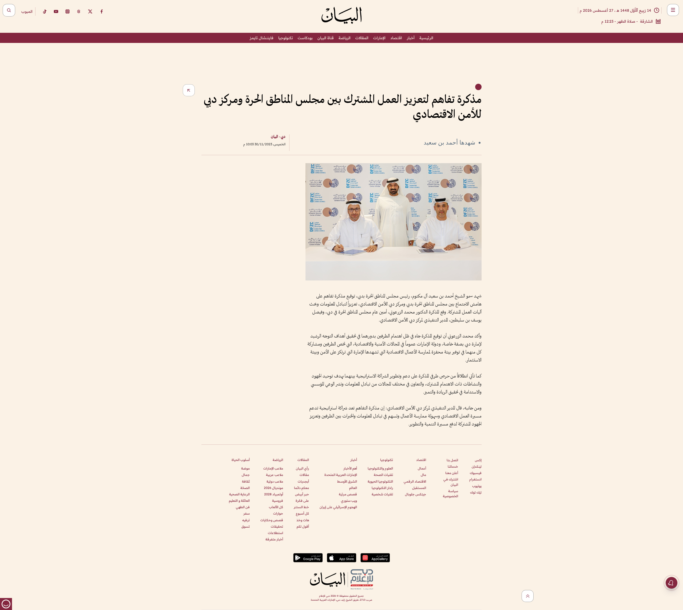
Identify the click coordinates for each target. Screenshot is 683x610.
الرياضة (345, 37)
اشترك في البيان (450, 481)
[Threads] (78, 11)
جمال (246, 475)
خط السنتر (301, 507)
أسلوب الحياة (241, 460)
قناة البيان (325, 37)
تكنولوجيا (285, 37)
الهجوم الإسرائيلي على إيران (338, 507)
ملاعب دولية (275, 481)
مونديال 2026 (273, 488)
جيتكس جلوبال (415, 494)
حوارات (278, 513)
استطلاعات (275, 533)
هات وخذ (302, 520)
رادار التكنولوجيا (382, 488)
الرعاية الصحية (239, 494)
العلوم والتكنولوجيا (380, 468)
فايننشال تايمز (261, 37)
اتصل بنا (452, 460)
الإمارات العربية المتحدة (340, 475)
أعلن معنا (451, 473)
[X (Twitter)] (90, 11)
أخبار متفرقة (274, 539)
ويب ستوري (349, 501)
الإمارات (379, 37)
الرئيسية (426, 37)
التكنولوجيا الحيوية (380, 481)
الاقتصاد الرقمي (415, 481)
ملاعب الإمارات (273, 468)
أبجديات (303, 481)
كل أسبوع (302, 513)
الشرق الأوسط (347, 481)
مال (423, 475)
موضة (245, 468)
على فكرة (302, 501)
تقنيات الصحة (383, 475)
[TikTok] (44, 11)
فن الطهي (243, 507)
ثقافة (246, 481)
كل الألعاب (276, 507)
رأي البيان (302, 468)
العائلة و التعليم (239, 501)
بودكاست (305, 37)
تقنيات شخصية (382, 494)
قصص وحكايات (271, 520)
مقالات (304, 475)
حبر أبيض (302, 494)
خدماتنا (453, 466)
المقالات (361, 37)
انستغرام (475, 479)
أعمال (422, 468)
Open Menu (673, 10)
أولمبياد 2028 (273, 494)
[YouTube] (56, 11)
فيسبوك (476, 473)
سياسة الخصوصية (450, 493)
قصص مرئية (348, 494)
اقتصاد (396, 37)
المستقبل (419, 488)
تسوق (245, 526)
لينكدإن (477, 466)
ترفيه (246, 520)
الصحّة (245, 488)
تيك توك (476, 492)
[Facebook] (101, 11)
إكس (478, 460)
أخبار (411, 37)
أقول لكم (303, 526)
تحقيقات (277, 526)
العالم (353, 488)
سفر (246, 513)
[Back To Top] (528, 596)
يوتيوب (477, 486)
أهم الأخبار (350, 468)
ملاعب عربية (274, 475)
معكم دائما (301, 488)
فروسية (277, 501)
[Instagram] (67, 11)
